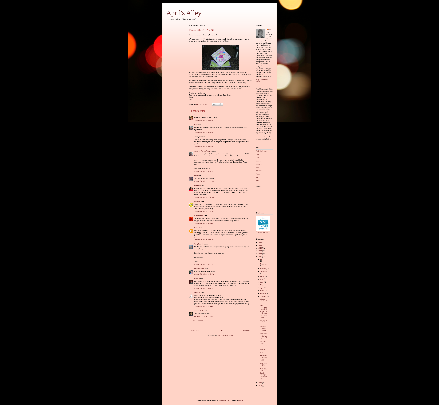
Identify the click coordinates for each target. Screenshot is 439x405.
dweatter (197, 201)
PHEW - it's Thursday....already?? (263, 314)
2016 (260, 242)
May (262, 285)
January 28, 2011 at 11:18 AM (204, 181)
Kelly (257, 167)
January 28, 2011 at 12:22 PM (204, 211)
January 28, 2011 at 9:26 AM (203, 132)
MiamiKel (197, 185)
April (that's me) (261, 151)
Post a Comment (197, 321)
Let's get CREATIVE (263, 300)
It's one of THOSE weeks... (263, 328)
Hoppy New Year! (263, 364)
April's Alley (183, 13)
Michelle (259, 171)
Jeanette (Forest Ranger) (203, 151)
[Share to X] (217, 104)
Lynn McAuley (199, 268)
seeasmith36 (198, 311)
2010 (260, 383)
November (263, 264)
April (270, 29)
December (263, 259)
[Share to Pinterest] (221, 104)
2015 (260, 245)
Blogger (240, 400)
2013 (260, 251)
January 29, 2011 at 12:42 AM (204, 274)
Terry (257, 180)
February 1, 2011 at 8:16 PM (203, 316)
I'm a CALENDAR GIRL (263, 307)
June (262, 282)
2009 (260, 385)
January (263, 296)
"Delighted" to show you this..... (263, 358)
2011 (260, 257)
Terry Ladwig (198, 244)
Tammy (196, 115)
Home (221, 330)
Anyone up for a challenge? (263, 335)
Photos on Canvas (262, 232)
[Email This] (213, 104)
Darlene (197, 278)
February (263, 293)
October (263, 269)
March (262, 291)
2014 (260, 248)
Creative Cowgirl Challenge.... (263, 375)
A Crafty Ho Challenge (263, 322)
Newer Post (195, 330)
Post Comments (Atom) (225, 335)
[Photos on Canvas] (263, 230)
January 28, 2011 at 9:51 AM (203, 147)
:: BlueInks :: (198, 216)
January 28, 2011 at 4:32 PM (203, 264)
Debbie (258, 161)
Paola (258, 174)
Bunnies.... (263, 349)
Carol (258, 157)
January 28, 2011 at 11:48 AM (204, 197)
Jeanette (259, 164)
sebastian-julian (224, 400)
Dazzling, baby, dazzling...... (263, 344)
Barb (196, 125)
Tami (257, 177)
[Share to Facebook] (219, 104)
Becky (196, 175)
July (262, 279)
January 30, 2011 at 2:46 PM (203, 306)
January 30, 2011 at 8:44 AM (203, 288)
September (264, 271)
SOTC (262, 352)
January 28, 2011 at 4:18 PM (203, 240)
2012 (260, 254)
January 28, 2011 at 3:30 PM (203, 223)
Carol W (197, 228)
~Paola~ (197, 292)
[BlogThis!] (215, 104)
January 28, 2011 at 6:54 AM (203, 120)
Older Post (246, 330)
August (262, 276)
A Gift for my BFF (263, 369)
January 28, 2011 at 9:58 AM (203, 171)
